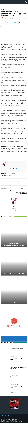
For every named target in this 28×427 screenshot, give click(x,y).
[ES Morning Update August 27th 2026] (14, 233)
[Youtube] (8, 416)
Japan (6, 173)
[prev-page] (2, 307)
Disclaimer (8, 419)
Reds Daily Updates (14, 243)
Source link (3, 158)
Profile (16, 419)
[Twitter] (5, 416)
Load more (13, 392)
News (6, 7)
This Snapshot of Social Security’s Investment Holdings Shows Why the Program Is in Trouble (21, 192)
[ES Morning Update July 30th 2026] (5, 386)
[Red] (2, 18)
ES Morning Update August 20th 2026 (14, 273)
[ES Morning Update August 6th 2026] (5, 377)
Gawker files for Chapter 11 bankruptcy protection (7, 191)
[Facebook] (2, 416)
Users (12, 419)
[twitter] (15, 210)
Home (2, 7)
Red (6, 18)
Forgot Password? (5, 421)
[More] (19, 22)
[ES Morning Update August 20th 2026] (14, 261)
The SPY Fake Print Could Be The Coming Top (14, 301)
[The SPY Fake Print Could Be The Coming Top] (14, 290)
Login (16, 421)
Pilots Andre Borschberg (6, 175)
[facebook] (12, 210)
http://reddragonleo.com (14, 208)
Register (20, 421)
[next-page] (4, 307)
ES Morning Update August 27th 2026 (14, 245)
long (10, 173)
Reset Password (13, 420)
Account (12, 421)
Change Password (5, 420)
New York (13, 173)
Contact (3, 419)
